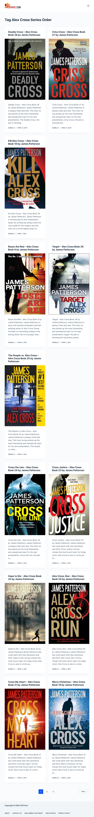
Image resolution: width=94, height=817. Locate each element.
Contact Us (17, 813)
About (7, 813)
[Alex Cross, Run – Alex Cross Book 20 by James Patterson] (69, 613)
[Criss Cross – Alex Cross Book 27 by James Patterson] (69, 69)
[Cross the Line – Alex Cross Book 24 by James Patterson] (25, 504)
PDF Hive (24, 805)
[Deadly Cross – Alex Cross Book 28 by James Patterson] (25, 69)
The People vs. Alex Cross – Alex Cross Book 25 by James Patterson (24, 358)
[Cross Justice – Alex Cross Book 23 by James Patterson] (69, 504)
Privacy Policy (64, 813)
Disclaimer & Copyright (34, 813)
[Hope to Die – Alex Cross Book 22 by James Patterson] (25, 613)
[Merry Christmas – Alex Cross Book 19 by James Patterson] (69, 719)
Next (83, 791)
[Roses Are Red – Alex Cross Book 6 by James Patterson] (25, 283)
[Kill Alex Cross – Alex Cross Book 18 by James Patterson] (25, 178)
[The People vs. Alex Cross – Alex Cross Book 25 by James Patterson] (25, 395)
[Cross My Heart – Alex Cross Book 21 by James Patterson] (25, 719)
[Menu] (88, 6)
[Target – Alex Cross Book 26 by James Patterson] (69, 283)
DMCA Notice (51, 813)
